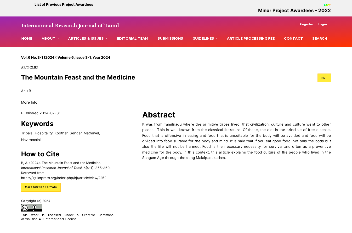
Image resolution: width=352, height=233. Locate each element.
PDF (324, 77)
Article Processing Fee (251, 38)
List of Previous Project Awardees (63, 4)
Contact (293, 38)
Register (307, 24)
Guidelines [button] (204, 38)
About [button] (49, 38)
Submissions (170, 38)
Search (319, 38)
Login (322, 24)
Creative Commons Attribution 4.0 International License (67, 217)
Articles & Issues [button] (86, 38)
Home (26, 38)
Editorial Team (132, 38)
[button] (29, 102)
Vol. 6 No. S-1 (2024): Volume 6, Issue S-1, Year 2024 (65, 57)
